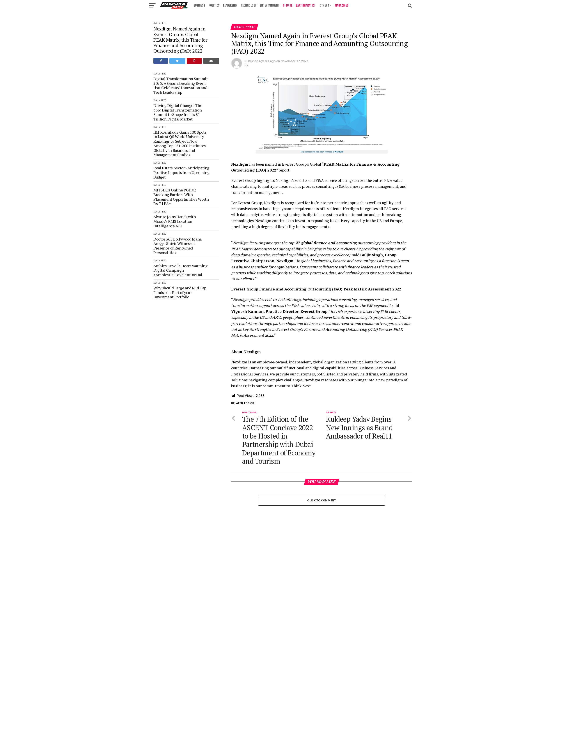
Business (199, 5)
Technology (248, 5)
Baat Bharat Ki (305, 5)
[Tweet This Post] (177, 61)
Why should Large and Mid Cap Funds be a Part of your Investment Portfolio (179, 292)
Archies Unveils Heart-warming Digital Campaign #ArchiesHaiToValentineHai (180, 270)
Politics (214, 5)
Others (324, 5)
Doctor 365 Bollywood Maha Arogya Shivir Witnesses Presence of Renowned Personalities (177, 246)
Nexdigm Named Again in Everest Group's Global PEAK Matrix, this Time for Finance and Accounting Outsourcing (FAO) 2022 (180, 39)
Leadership (230, 5)
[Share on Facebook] (160, 61)
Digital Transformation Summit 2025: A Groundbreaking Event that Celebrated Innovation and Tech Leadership (180, 85)
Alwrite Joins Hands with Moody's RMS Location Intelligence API (174, 221)
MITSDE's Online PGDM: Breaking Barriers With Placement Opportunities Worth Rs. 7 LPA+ (181, 197)
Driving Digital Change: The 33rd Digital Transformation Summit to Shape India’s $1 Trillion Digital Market (177, 112)
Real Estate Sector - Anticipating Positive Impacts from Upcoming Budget (181, 172)
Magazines (341, 5)
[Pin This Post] (194, 61)
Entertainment (269, 5)
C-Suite (287, 5)
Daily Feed (160, 23)
